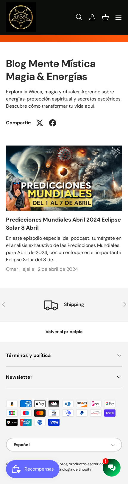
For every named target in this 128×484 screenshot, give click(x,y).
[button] (105, 17)
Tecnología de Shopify (72, 469)
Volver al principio (64, 331)
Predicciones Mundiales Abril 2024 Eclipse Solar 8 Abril (63, 223)
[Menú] (118, 17)
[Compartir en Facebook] (52, 122)
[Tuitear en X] (39, 122)
